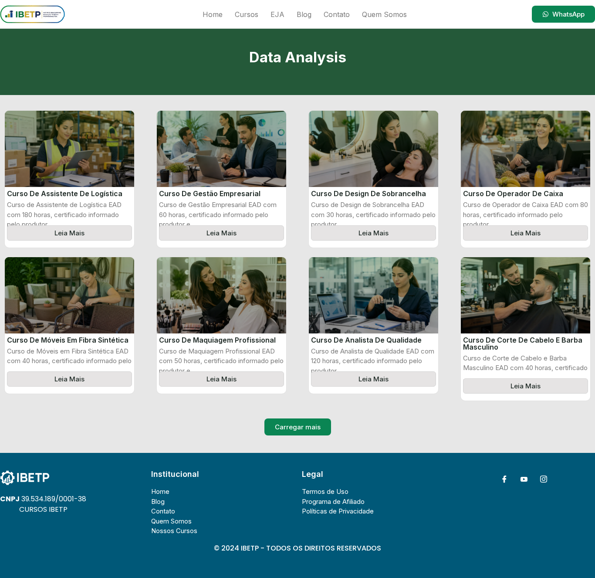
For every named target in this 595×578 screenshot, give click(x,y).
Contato (337, 14)
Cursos (246, 14)
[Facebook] (504, 479)
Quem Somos (384, 14)
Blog (304, 14)
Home (213, 14)
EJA (277, 14)
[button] (297, 426)
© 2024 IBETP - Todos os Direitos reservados (297, 548)
